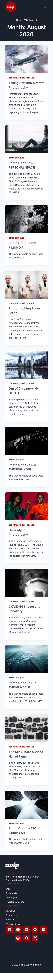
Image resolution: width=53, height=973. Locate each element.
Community (11, 893)
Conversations (16, 78)
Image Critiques (16, 158)
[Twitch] (43, 929)
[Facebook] (26, 938)
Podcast (30, 78)
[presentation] (26, 59)
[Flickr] (35, 929)
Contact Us (11, 915)
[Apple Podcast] (9, 929)
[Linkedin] (26, 929)
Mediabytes (11, 897)
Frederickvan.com (14, 901)
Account (9, 919)
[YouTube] (18, 929)
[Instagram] (18, 938)
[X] (35, 938)
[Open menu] (45, 7)
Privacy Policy (12, 924)
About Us (10, 910)
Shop (8, 888)
